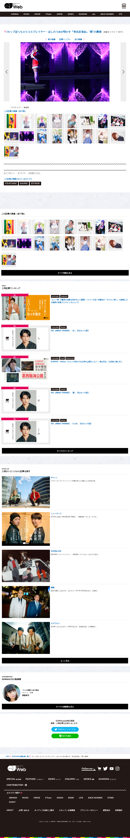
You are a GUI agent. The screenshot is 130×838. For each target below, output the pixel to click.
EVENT (12, 802)
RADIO (60, 798)
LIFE (81, 798)
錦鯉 (52, 587)
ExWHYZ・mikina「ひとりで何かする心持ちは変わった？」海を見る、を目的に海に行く (87, 361)
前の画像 (51, 39)
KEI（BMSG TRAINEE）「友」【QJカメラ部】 (70, 330)
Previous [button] (4, 693)
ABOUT (9, 810)
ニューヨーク (56, 513)
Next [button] (123, 693)
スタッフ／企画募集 (67, 810)
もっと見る (65, 660)
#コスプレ (22, 173)
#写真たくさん (34, 173)
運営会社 (106, 810)
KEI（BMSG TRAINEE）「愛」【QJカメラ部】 (70, 392)
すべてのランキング (65, 451)
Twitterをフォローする (67, 729)
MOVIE (37, 14)
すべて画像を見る (65, 273)
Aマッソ (54, 477)
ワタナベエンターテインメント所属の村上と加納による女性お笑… (74, 481)
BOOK (71, 798)
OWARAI (14, 14)
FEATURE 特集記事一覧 (20, 756)
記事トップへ (65, 39)
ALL (93, 14)
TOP (7, 756)
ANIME (60, 14)
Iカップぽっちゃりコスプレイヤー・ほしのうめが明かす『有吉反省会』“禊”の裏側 (54, 31)
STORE (122, 14)
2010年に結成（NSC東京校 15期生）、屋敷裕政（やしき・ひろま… (74, 516)
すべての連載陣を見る (65, 706)
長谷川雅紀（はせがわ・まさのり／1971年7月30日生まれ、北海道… (74, 590)
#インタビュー (9, 173)
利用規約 (118, 810)
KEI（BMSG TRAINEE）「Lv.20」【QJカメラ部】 (71, 423)
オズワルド (55, 623)
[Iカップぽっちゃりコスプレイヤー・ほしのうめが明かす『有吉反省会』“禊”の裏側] (11, 121)
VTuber (48, 14)
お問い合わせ (24, 810)
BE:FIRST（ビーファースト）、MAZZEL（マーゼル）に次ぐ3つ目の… (75, 554)
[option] (65, 693)
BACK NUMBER (107, 14)
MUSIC (26, 14)
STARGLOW (56, 551)
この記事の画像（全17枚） (15, 111)
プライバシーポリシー (89, 810)
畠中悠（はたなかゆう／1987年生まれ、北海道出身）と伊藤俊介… (74, 626)
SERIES (71, 14)
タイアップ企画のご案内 (44, 810)
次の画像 (78, 39)
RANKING (83, 14)
